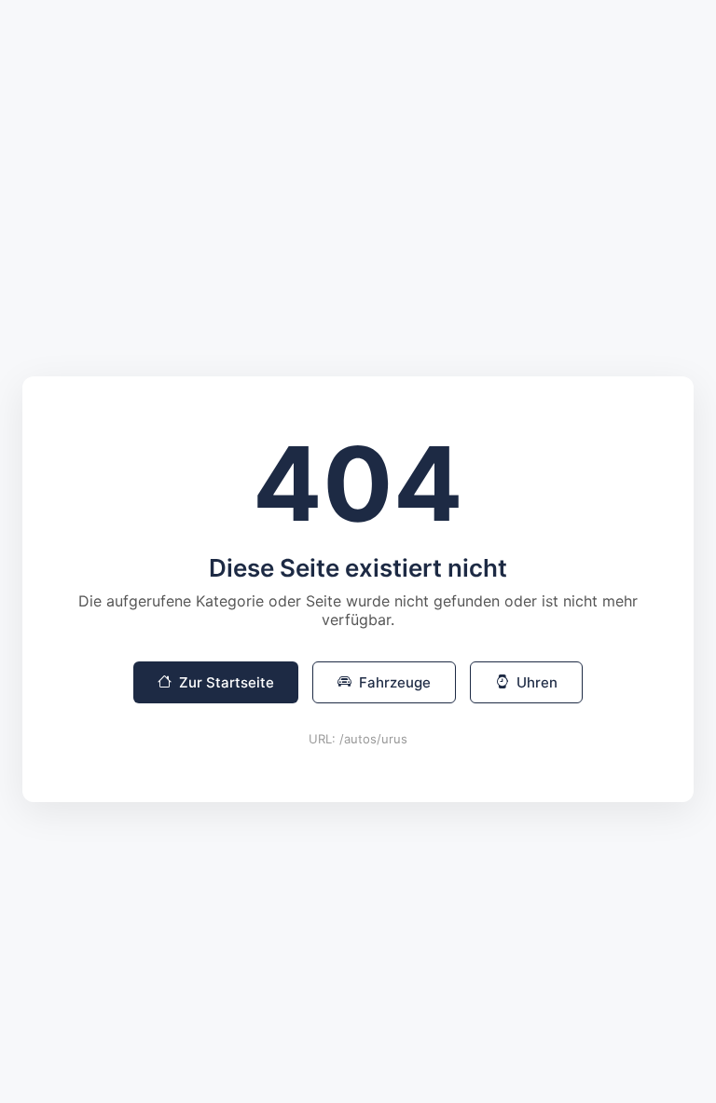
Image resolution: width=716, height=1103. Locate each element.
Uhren (537, 682)
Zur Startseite (226, 682)
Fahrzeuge (395, 682)
